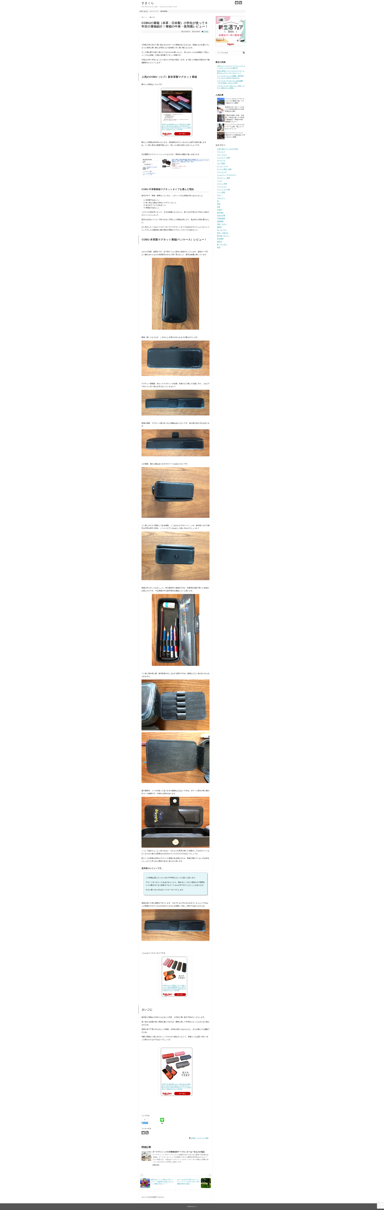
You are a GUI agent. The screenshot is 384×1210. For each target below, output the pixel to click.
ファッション (222, 186)
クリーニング (222, 172)
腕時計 (219, 227)
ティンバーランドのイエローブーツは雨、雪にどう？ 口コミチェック (234, 127)
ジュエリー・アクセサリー (226, 175)
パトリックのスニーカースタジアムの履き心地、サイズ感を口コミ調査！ (234, 101)
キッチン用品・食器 (224, 169)
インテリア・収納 (223, 157)
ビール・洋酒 (222, 184)
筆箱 (206, 1138)
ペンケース (200, 1138)
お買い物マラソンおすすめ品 (227, 149)
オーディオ (221, 160)
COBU (193, 1138)
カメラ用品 (221, 163)
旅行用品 (220, 212)
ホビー (219, 195)
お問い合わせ (144, 11)
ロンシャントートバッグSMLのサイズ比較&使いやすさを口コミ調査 (235, 135)
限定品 (219, 241)
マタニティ (221, 198)
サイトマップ (154, 11)
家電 (218, 204)
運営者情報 (163, 11)
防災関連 (220, 239)
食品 (218, 247)
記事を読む (156, 1165)
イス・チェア (222, 155)
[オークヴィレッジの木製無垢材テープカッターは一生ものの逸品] (147, 1156)
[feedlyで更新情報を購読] (236, 2)
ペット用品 (221, 192)
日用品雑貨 (221, 218)
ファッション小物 (223, 189)
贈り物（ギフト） (223, 236)
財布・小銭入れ (222, 233)
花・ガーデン (222, 230)
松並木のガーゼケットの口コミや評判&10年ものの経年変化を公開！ (234, 109)
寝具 (218, 207)
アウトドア (221, 152)
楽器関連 (220, 221)
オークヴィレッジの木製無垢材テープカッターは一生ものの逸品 (178, 1152)
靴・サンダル (222, 244)
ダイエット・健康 (223, 178)
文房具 (206, 31)
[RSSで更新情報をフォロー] (240, 2)
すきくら (148, 3)
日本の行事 (221, 215)
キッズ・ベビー (222, 166)
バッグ (219, 181)
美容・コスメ (222, 224)
